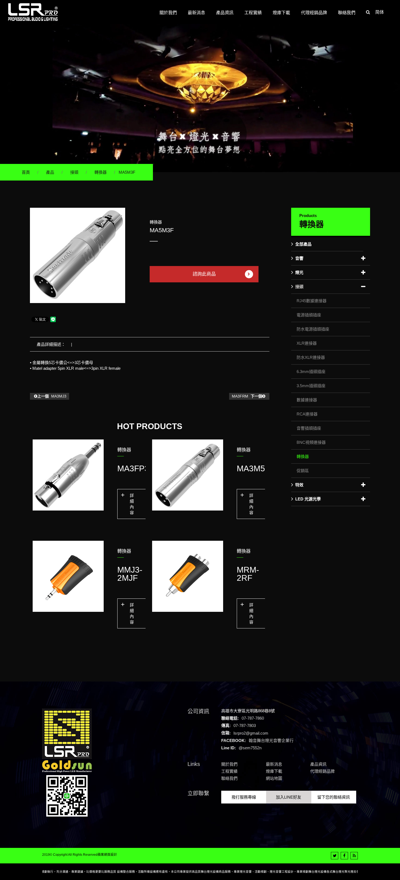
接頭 (74, 172)
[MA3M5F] (187, 475)
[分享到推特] (334, 855)
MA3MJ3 (51, 396)
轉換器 (100, 172)
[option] (77, 255)
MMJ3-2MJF (129, 573)
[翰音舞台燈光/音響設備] (200, 97)
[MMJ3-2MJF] (68, 576)
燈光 (299, 272)
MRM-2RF (248, 573)
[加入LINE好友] (67, 795)
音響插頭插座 (309, 428)
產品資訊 (318, 764)
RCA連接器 (307, 414)
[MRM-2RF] (187, 576)
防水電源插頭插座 (313, 329)
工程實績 (229, 771)
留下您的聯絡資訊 (333, 797)
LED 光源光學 (308, 499)
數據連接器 (307, 400)
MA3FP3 (133, 468)
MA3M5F (253, 468)
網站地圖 (274, 778)
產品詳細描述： (51, 344)
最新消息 (274, 764)
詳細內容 (132, 504)
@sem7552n (250, 747)
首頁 (26, 172)
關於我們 (229, 764)
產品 (50, 172)
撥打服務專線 (244, 797)
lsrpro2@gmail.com (250, 733)
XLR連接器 (307, 343)
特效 (299, 484)
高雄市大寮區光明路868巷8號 (248, 710)
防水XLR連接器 (311, 357)
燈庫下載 (274, 771)
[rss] (354, 855)
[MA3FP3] (68, 475)
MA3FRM (247, 396)
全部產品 (303, 244)
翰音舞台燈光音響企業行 (271, 740)
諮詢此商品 (204, 274)
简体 (379, 12)
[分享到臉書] (344, 855)
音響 (299, 258)
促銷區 (303, 470)
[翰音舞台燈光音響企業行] (33, 12)
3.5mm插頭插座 (311, 385)
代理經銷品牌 (322, 771)
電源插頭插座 (309, 315)
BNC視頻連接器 (311, 442)
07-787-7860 (253, 718)
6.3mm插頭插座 (311, 371)
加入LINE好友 (288, 797)
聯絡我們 (229, 778)
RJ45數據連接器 (312, 300)
